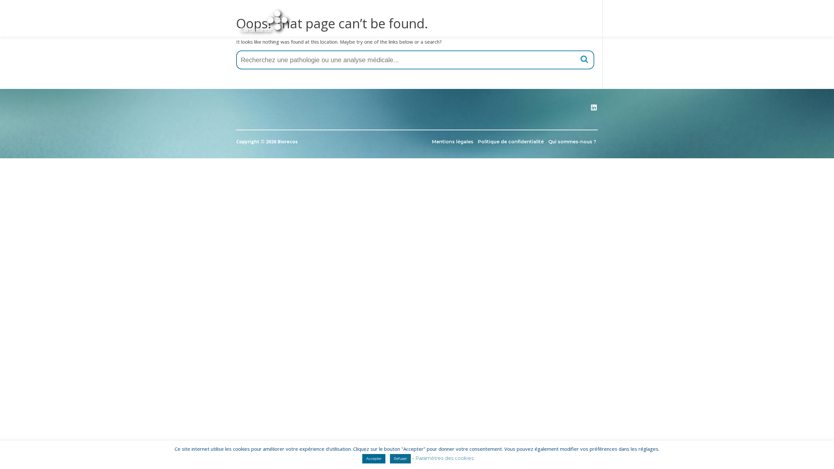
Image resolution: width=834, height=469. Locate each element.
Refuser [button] (400, 458)
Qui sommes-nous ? (572, 142)
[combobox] (415, 59)
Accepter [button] (373, 458)
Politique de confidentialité (511, 142)
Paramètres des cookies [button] (444, 458)
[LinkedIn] (594, 109)
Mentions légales (452, 142)
